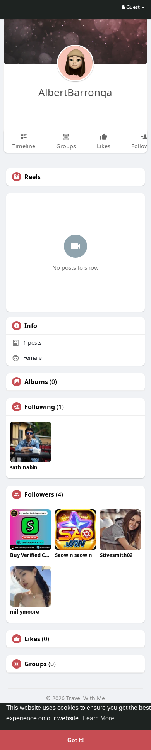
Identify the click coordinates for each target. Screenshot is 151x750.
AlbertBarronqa (75, 92)
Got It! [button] (75, 740)
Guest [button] (133, 6)
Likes (32, 639)
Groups (35, 664)
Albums (36, 382)
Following (39, 407)
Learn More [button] (98, 718)
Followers (39, 494)
